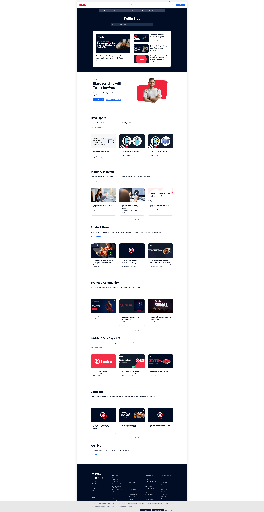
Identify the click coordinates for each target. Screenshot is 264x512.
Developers (123, 10)
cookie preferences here (154, 504)
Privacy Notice (113, 506)
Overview (116, 10)
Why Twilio (130, 5)
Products (114, 5)
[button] (135, 219)
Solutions (122, 5)
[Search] (163, 5)
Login (183, 1)
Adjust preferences (158, 510)
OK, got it (145, 510)
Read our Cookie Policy (168, 510)
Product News (141, 10)
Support (178, 1)
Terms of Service (133, 506)
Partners (154, 10)
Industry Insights (132, 10)
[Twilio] (82, 5)
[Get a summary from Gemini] (106, 478)
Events (148, 10)
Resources (138, 5)
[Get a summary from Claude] (109, 478)
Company (160, 10)
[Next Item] (142, 164)
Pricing (146, 5)
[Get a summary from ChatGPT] (103, 478)
